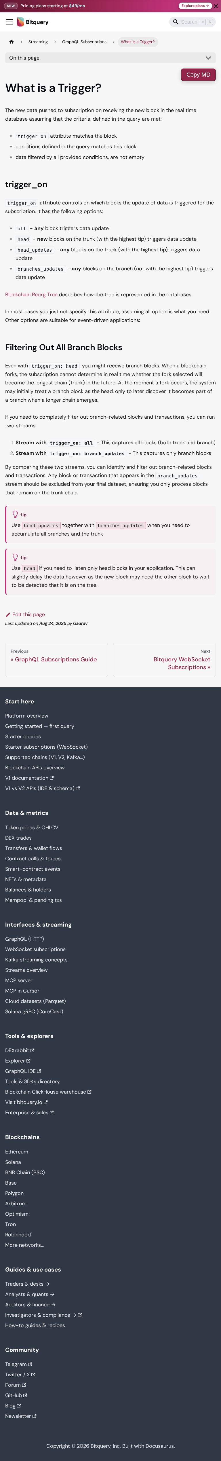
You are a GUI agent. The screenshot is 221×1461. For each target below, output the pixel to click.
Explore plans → (195, 5)
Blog (10, 1405)
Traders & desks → (27, 1283)
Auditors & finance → (30, 1304)
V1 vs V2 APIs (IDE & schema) (40, 788)
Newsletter (18, 1416)
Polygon (14, 1193)
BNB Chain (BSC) (25, 1172)
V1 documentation (26, 778)
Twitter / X (17, 1374)
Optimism (16, 1213)
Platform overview (26, 715)
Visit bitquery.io (23, 1102)
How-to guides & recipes (35, 1325)
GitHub (13, 1395)
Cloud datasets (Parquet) (35, 1001)
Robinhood (18, 1234)
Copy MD (198, 74)
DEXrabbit (17, 1050)
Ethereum (16, 1151)
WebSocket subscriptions (35, 949)
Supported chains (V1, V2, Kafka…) (45, 757)
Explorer (15, 1060)
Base (11, 1182)
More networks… (24, 1245)
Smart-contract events (32, 869)
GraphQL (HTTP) (24, 939)
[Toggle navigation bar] (9, 22)
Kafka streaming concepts (36, 959)
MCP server (19, 980)
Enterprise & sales (26, 1112)
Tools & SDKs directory (32, 1081)
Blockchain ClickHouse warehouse (45, 1091)
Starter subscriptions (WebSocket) (46, 746)
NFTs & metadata (26, 879)
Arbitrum (15, 1203)
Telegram (16, 1364)
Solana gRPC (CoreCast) (34, 1011)
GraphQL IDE (20, 1071)
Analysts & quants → (30, 1294)
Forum (13, 1385)
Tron (10, 1224)
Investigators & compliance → (41, 1315)
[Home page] (11, 42)
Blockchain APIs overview (35, 767)
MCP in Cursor (22, 990)
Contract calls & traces (33, 858)
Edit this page (28, 614)
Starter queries (23, 736)
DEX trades (18, 837)
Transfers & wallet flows (33, 848)
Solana (13, 1162)
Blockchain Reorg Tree (31, 294)
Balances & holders (28, 889)
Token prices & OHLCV (31, 827)
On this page (24, 57)
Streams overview (26, 970)
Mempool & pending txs (33, 900)
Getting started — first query (39, 726)
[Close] (216, 6)
